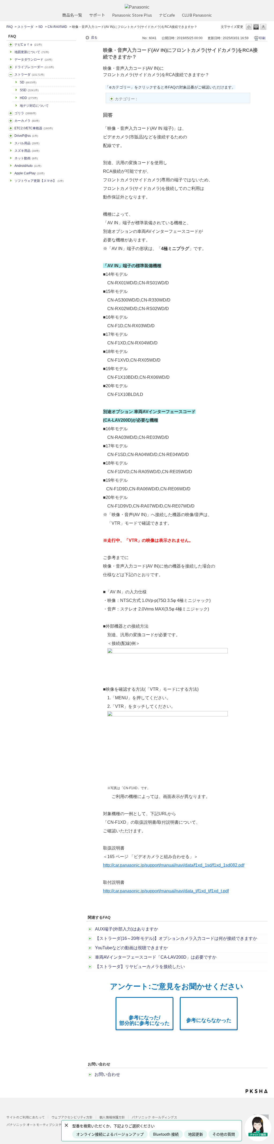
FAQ (9, 27)
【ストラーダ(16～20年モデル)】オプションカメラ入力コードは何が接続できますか (176, 938)
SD (40, 27)
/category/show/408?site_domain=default (10, 44)
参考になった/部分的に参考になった (144, 1020)
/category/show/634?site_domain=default (10, 67)
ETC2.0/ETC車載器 (33, 128)
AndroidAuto (27, 166)
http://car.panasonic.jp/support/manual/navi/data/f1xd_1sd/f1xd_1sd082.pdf (173, 865)
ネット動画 (26, 158)
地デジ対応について (34, 106)
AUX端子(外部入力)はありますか (126, 929)
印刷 (262, 38)
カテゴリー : (126, 99)
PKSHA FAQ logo (257, 1091)
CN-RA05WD (57, 27)
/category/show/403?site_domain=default (10, 135)
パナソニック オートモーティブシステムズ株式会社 (43, 1124)
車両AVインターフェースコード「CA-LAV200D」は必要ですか (155, 957)
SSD (29, 90)
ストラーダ (25, 27)
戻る (94, 37)
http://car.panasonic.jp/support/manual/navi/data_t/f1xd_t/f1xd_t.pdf (166, 891)
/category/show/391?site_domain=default (10, 74)
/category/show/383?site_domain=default (10, 113)
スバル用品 (26, 143)
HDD (28, 98)
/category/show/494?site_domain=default (10, 120)
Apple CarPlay (29, 173)
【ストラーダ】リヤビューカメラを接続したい (140, 966)
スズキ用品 (26, 151)
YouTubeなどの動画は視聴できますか (131, 948)
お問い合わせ (107, 1074)
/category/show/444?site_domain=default (10, 128)
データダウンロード (33, 59)
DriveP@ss (26, 136)
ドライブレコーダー (34, 67)
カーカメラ (26, 121)
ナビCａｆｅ (28, 44)
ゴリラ (25, 113)
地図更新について (31, 52)
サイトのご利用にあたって (25, 1117)
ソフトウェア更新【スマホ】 (38, 181)
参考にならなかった (208, 1020)
